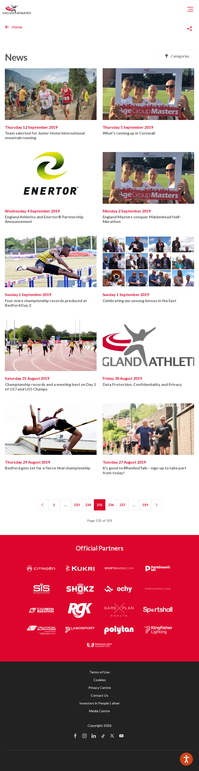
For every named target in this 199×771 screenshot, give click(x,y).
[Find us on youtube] (121, 736)
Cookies (99, 680)
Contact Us (99, 695)
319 (145, 505)
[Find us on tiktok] (103, 736)
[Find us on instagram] (84, 736)
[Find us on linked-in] (93, 736)
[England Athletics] (16, 9)
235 (99, 505)
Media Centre (99, 711)
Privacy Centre (99, 688)
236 (111, 505)
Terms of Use (99, 672)
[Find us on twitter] (112, 736)
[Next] (156, 505)
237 (122, 505)
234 (88, 505)
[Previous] (42, 505)
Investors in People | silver (99, 703)
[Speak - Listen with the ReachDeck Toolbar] (186, 759)
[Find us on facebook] (75, 736)
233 (77, 505)
